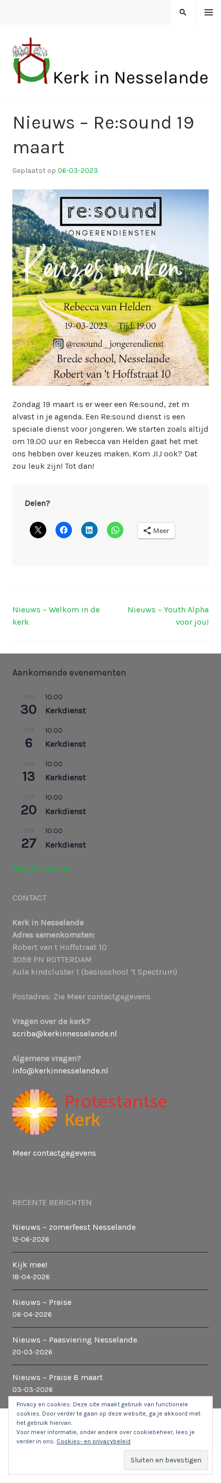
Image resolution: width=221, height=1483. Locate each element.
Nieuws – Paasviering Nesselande (74, 1340)
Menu (208, 12)
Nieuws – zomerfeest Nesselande (74, 1227)
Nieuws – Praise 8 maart (57, 1377)
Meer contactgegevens (54, 1153)
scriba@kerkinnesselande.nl (64, 1033)
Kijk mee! (29, 1264)
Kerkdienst (65, 710)
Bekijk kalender (41, 868)
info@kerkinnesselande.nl (60, 1070)
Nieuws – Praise (41, 1302)
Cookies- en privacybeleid (94, 1441)
